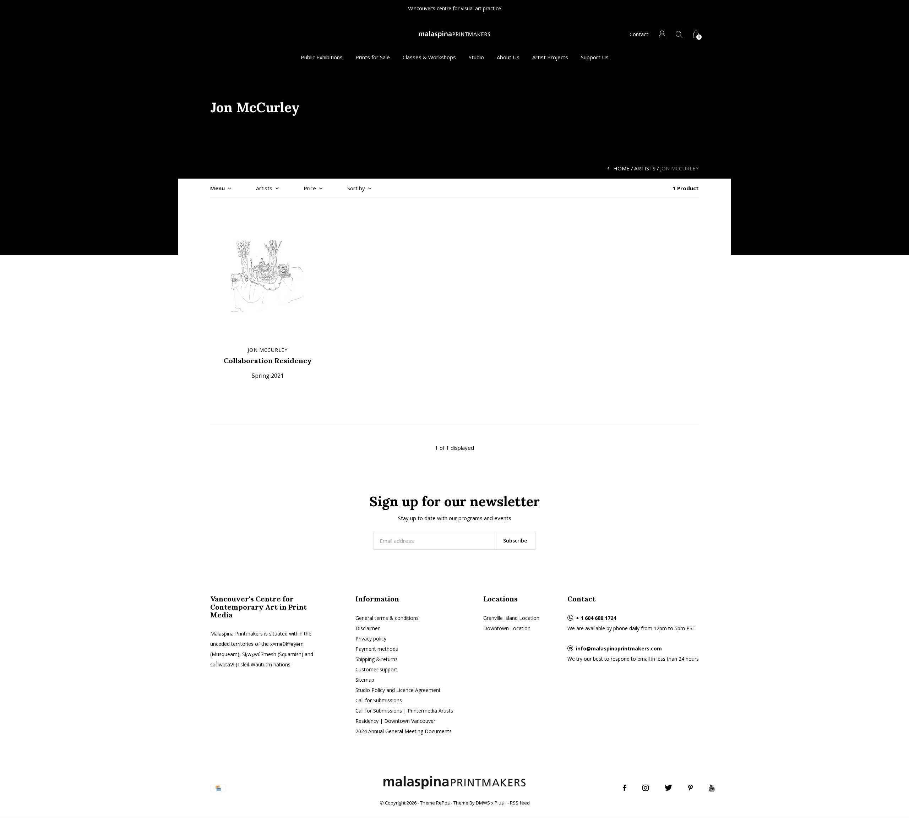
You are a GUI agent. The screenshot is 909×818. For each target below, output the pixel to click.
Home (621, 168)
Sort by (356, 188)
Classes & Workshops (429, 57)
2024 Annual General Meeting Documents (403, 731)
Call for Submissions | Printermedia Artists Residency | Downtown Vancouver (404, 715)
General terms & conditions (387, 618)
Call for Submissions (378, 700)
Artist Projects (550, 57)
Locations (500, 598)
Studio (476, 57)
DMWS (483, 803)
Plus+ (500, 803)
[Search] (679, 34)
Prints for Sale (372, 57)
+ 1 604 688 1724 (596, 618)
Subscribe (515, 540)
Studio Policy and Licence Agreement (398, 690)
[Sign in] (662, 34)
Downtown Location (506, 628)
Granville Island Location (511, 618)
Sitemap (364, 679)
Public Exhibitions (322, 57)
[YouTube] (712, 787)
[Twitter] (668, 787)
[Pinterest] (690, 787)
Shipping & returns (376, 659)
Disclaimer (367, 628)
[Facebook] (624, 787)
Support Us (595, 57)
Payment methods (376, 648)
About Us (508, 57)
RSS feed (520, 803)
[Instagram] (645, 787)
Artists (644, 168)
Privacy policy (370, 638)
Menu (217, 188)
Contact (639, 34)
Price (310, 188)
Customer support (376, 669)
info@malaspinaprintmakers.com (619, 648)
